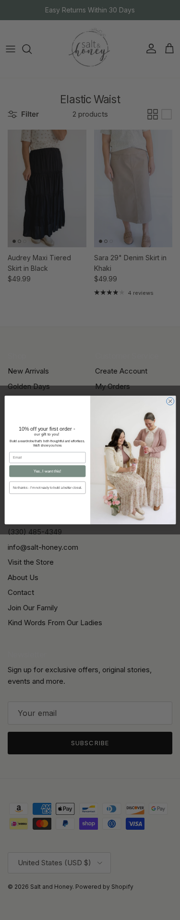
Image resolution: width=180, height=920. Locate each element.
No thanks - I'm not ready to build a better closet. (47, 488)
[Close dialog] (170, 401)
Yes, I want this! (47, 471)
